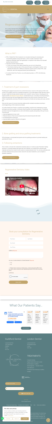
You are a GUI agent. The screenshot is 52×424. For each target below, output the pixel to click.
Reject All (17, 418)
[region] (16, 414)
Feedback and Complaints (23, 405)
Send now (18, 282)
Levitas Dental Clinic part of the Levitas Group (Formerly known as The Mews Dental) (15, 315)
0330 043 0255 (9, 1)
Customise (8, 418)
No (11, 264)
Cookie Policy (10, 415)
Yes (11, 262)
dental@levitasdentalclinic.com (15, 388)
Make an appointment (10, 122)
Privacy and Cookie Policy (12, 405)
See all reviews (10, 322)
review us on (17, 322)
